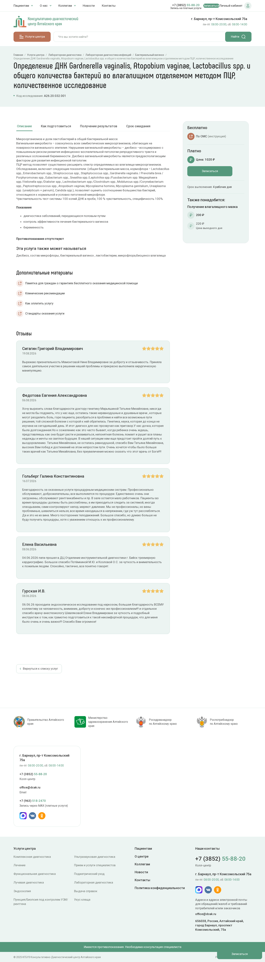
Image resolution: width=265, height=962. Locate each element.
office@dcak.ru (29, 787)
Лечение (19, 865)
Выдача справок (85, 891)
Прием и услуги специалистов (95, 865)
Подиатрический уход (89, 874)
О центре (142, 856)
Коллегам (142, 864)
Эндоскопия (22, 891)
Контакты (109, 5)
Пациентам (143, 848)
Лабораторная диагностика (93, 882)
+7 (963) (32, 801)
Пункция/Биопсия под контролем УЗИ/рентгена (41, 902)
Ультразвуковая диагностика (94, 856)
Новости (89, 5)
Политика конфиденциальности (160, 888)
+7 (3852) (186, 5)
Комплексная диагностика (32, 856)
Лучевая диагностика (29, 882)
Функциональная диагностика (35, 874)
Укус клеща (82, 899)
